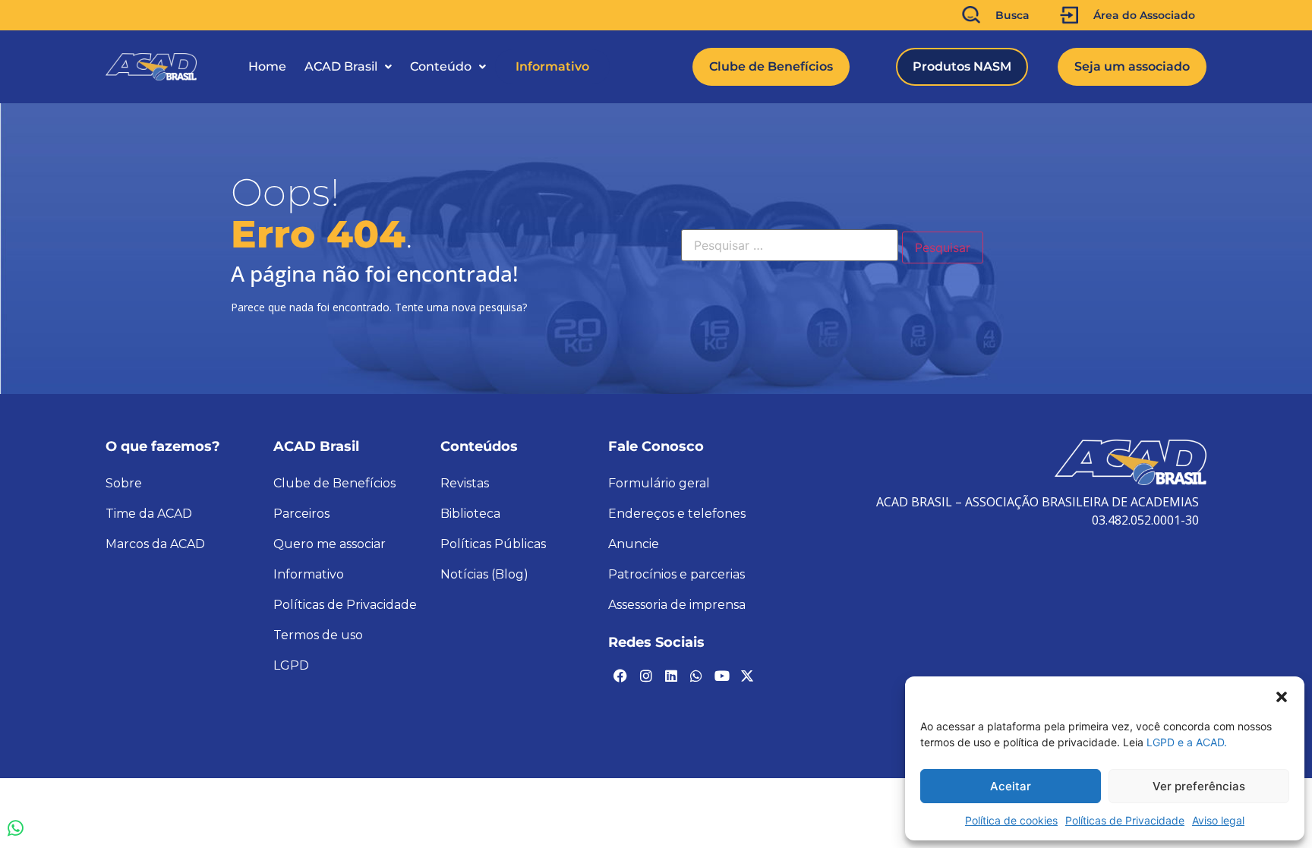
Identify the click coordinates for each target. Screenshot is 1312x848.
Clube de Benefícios (334, 483)
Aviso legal (1218, 820)
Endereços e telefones (677, 513)
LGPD (291, 665)
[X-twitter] (747, 676)
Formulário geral (659, 483)
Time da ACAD (149, 513)
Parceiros (301, 513)
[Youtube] (722, 676)
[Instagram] (645, 676)
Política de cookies (1011, 820)
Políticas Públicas (493, 544)
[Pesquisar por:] (789, 245)
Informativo (552, 66)
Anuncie (633, 544)
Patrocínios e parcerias (676, 574)
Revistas (464, 483)
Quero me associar (329, 544)
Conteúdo (441, 66)
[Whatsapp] (696, 676)
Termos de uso (318, 635)
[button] (1281, 695)
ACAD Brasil (340, 66)
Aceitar (1010, 786)
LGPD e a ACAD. (1186, 742)
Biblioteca (470, 513)
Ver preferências (1199, 786)
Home (267, 66)
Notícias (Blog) (484, 574)
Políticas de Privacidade (1124, 820)
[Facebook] (620, 676)
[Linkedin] (671, 676)
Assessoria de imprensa (677, 604)
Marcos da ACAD (155, 544)
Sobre (124, 483)
